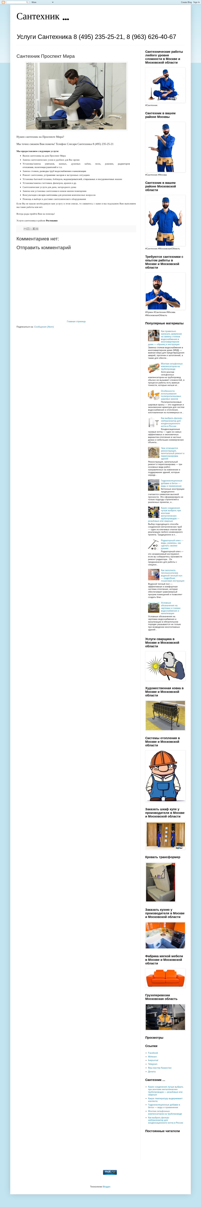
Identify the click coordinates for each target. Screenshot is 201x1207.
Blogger (106, 1186)
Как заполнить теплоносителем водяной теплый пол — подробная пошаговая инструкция (172, 575)
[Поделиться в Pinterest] (37, 228)
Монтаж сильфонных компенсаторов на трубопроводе (172, 366)
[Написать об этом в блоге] (28, 228)
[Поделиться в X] (31, 228)
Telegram (152, 1064)
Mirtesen (152, 1056)
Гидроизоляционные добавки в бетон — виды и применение (171, 483)
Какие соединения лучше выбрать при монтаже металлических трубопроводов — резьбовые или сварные (164, 514)
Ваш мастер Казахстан (159, 1067)
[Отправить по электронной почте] (25, 228)
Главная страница (76, 321)
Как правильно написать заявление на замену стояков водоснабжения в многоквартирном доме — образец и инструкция (165, 338)
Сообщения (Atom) (44, 326)
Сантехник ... (42, 17)
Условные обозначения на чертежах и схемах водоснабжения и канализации (170, 607)
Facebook (153, 1053)
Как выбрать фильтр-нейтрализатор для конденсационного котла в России (171, 422)
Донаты (152, 1071)
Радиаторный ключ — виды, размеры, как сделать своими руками (172, 544)
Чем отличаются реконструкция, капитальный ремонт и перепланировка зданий (172, 453)
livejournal (153, 1060)
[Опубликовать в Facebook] (34, 228)
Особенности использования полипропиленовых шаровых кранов (171, 395)
